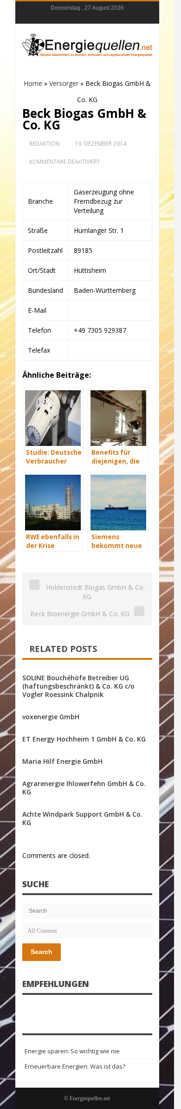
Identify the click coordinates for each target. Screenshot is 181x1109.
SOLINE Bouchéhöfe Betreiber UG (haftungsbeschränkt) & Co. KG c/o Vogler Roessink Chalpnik (78, 686)
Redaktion (44, 144)
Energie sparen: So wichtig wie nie (72, 1051)
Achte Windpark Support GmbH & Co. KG (82, 818)
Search (41, 951)
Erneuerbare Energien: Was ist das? (75, 1066)
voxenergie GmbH (50, 716)
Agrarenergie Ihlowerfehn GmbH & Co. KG (84, 787)
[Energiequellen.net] (87, 44)
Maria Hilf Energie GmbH (62, 761)
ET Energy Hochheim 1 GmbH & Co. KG (84, 739)
